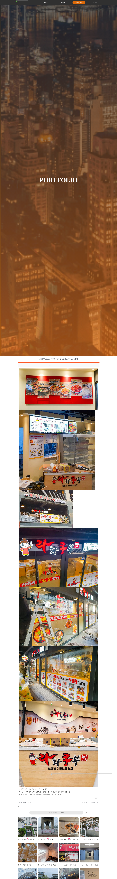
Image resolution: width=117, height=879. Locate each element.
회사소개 (46, 2)
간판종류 (62, 2)
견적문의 (95, 2)
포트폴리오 (79, 2)
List (19, 806)
